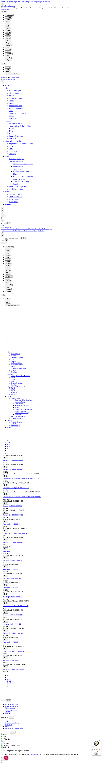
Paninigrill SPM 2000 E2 (11, 524)
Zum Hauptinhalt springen (9, 2)
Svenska (8, 58)
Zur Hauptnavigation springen (40, 2)
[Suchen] (3, 216)
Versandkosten (35, 754)
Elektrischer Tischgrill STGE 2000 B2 (16, 488)
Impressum (8, 725)
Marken (7, 712)
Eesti (7, 26)
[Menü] (2, 211)
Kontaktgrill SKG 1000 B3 (12, 578)
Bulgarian (8, 17)
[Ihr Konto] (2, 220)
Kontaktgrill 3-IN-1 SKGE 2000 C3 (14, 669)
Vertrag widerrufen (7, 749)
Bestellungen (30, 229)
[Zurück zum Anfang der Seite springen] (3, 759)
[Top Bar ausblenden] (2, 4)
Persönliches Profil (13, 229)
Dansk (7, 22)
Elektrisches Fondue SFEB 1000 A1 (15, 533)
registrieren (7, 227)
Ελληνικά (8, 60)
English (8, 28)
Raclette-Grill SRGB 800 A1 (12, 469)
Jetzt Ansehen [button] (5, 10)
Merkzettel (38, 229)
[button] (12, 352)
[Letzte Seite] (7, 450)
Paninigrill (6, 551)
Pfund (8, 67)
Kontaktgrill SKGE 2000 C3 (12, 597)
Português (9, 49)
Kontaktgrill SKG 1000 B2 (12, 624)
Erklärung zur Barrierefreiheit (14, 728)
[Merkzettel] (1, 218)
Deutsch (8, 24)
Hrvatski (8, 34)
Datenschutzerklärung (12, 723)
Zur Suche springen (24, 2)
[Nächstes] (2, 208)
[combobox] (10, 238)
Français (8, 32)
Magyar (8, 43)
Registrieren (15, 77)
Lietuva (8, 41)
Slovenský (9, 53)
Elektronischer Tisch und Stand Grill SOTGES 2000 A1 (22, 497)
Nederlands (9, 45)
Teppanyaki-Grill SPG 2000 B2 (14, 651)
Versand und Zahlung (12, 706)
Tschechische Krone (13, 74)
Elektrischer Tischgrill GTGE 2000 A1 (15, 606)
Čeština (8, 19)
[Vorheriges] (2, 81)
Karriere (7, 713)
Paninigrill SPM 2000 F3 (11, 642)
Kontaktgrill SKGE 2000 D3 (12, 506)
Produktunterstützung (11, 704)
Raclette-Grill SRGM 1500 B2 (13, 460)
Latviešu (8, 39)
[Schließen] (1, 762)
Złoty (8, 71)
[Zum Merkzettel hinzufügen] (5, 458)
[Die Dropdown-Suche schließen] (25, 238)
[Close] (2, 235)
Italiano (8, 36)
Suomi (7, 55)
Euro (7, 69)
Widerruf (7, 726)
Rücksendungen (47, 229)
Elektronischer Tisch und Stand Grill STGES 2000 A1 (21, 479)
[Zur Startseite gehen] (8, 6)
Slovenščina (9, 15)
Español (8, 30)
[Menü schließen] (9, 223)
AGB (6, 721)
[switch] (96, 753)
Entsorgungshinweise (11, 710)
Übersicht (4, 229)
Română (8, 51)
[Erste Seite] (7, 439)
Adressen (23, 229)
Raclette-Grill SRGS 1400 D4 (13, 633)
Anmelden (4, 77)
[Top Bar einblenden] (2, 233)
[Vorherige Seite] (7, 441)
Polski (7, 47)
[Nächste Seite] (7, 448)
